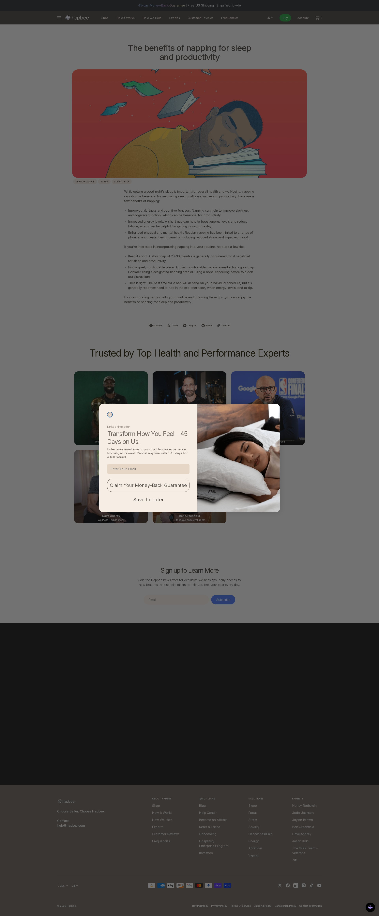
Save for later (148, 499)
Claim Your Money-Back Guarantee (148, 485)
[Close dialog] (110, 414)
